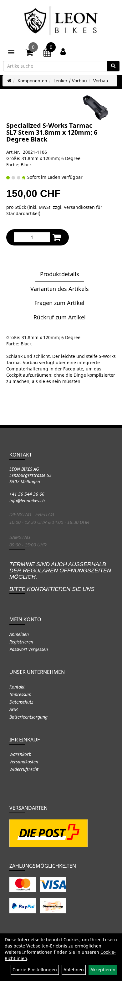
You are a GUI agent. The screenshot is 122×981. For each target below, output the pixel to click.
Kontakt (17, 687)
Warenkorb (20, 754)
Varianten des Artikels (59, 288)
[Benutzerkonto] (63, 51)
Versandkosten (23, 762)
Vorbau (100, 81)
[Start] (9, 81)
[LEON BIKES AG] (60, 22)
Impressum (20, 694)
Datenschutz (21, 702)
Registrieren (21, 642)
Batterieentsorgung (28, 717)
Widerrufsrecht (23, 769)
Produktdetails (59, 274)
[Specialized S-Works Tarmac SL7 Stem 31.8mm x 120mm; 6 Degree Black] (95, 108)
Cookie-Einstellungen (35, 970)
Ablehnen (74, 970)
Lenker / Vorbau (70, 81)
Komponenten (32, 81)
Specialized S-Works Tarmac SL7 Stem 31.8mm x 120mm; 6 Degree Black (51, 132)
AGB (13, 709)
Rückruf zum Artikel (59, 317)
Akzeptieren (102, 970)
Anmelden (19, 634)
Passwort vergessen (28, 649)
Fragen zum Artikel (59, 303)
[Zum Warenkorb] (29, 53)
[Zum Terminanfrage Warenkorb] (47, 53)
